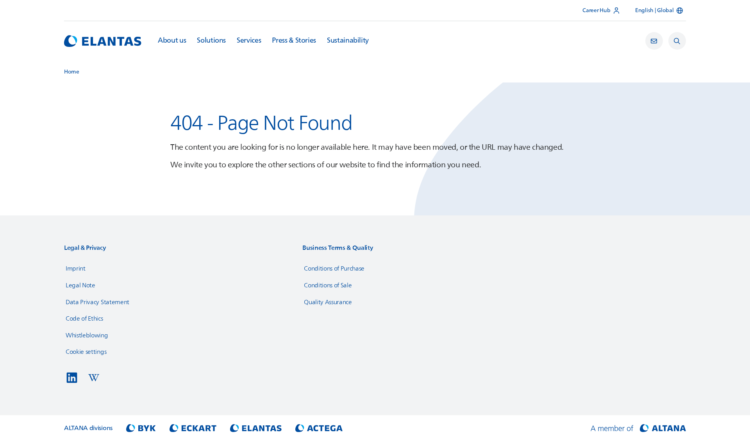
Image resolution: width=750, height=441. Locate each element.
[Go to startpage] (102, 41)
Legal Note (80, 285)
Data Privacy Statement (97, 302)
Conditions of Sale (328, 285)
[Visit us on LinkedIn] (72, 377)
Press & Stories (294, 40)
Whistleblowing (87, 335)
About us (172, 40)
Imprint (76, 269)
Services (249, 40)
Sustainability (348, 40)
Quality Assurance (328, 302)
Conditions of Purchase (334, 269)
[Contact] (654, 41)
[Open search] (677, 41)
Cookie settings (86, 352)
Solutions (211, 40)
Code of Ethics (84, 319)
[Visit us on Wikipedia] (94, 377)
